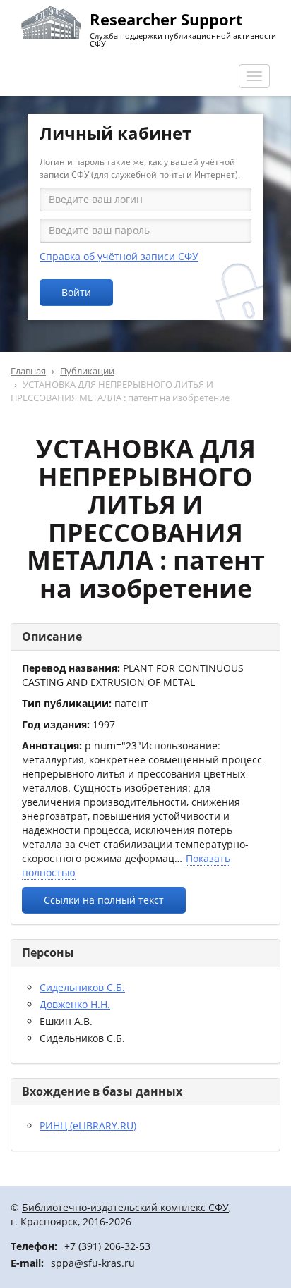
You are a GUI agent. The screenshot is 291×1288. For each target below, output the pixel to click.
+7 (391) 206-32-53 (107, 1246)
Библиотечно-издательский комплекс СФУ (125, 1207)
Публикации (87, 370)
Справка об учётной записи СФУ (119, 256)
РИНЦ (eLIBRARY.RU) (88, 1125)
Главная (28, 370)
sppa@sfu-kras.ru (93, 1263)
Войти (76, 292)
